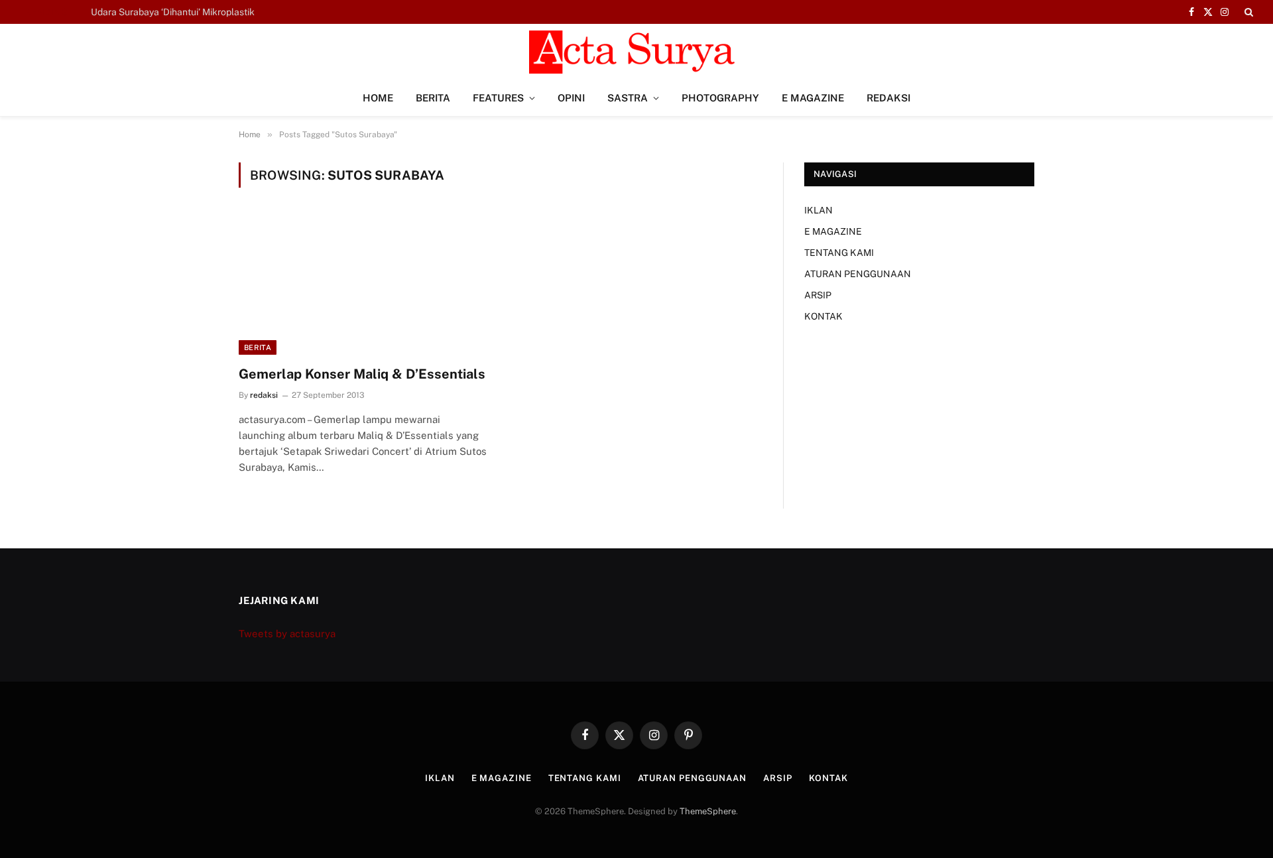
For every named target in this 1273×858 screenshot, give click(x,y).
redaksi (264, 395)
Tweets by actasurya (287, 633)
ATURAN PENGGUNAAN (857, 274)
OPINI (571, 97)
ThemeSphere (708, 811)
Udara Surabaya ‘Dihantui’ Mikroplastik (173, 12)
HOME (378, 97)
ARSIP (817, 295)
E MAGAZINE (813, 97)
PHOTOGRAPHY (720, 97)
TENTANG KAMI (839, 252)
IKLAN (818, 210)
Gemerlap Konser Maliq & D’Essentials (362, 374)
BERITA (433, 97)
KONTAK (823, 316)
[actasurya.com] (636, 52)
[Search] (1247, 12)
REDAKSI (888, 97)
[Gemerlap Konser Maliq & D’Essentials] (363, 284)
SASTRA (627, 97)
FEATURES (498, 97)
